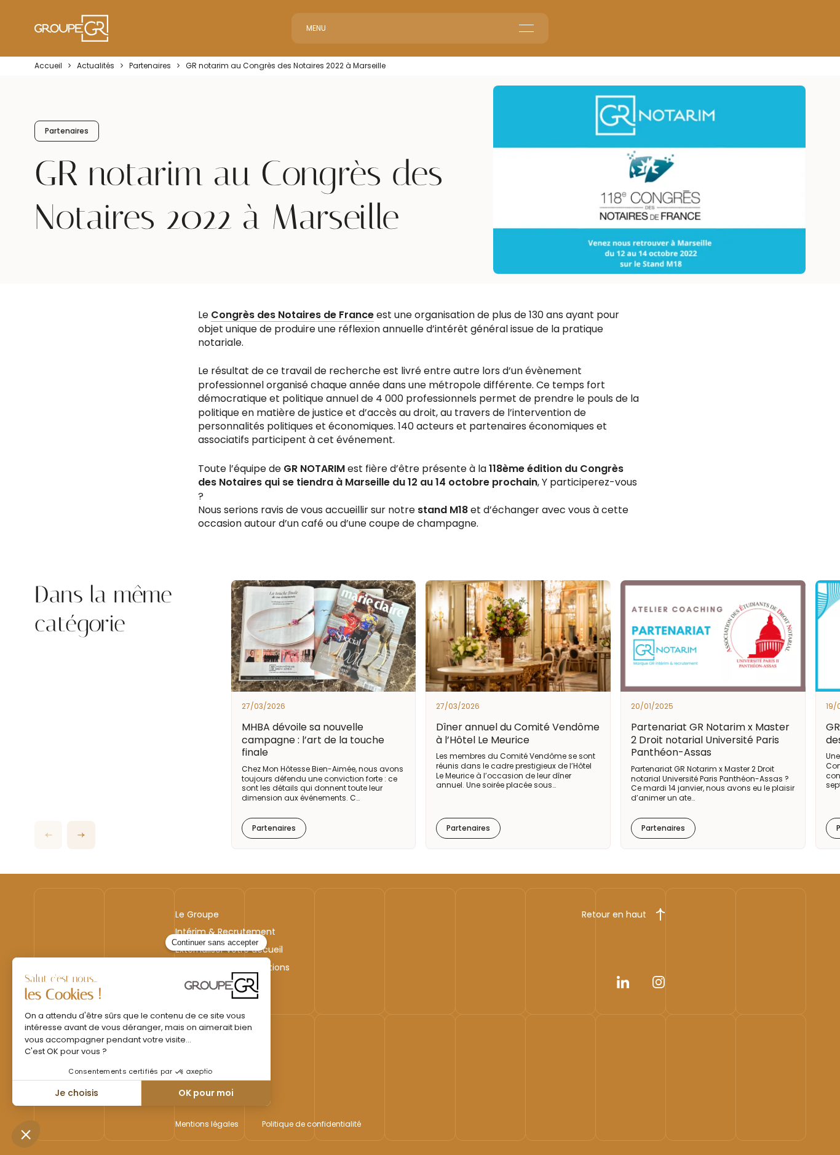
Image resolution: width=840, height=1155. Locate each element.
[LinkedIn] (623, 985)
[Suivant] (81, 835)
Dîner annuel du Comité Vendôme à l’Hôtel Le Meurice (518, 733)
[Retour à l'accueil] (71, 28)
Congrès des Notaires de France (292, 315)
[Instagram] (658, 985)
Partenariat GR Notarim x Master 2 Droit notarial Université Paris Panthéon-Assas (710, 740)
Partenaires (150, 66)
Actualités (95, 66)
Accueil (48, 66)
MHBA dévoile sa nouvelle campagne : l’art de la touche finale (313, 740)
